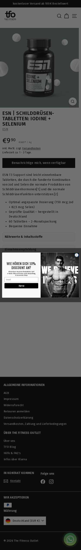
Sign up (21, 285)
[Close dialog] (76, 255)
